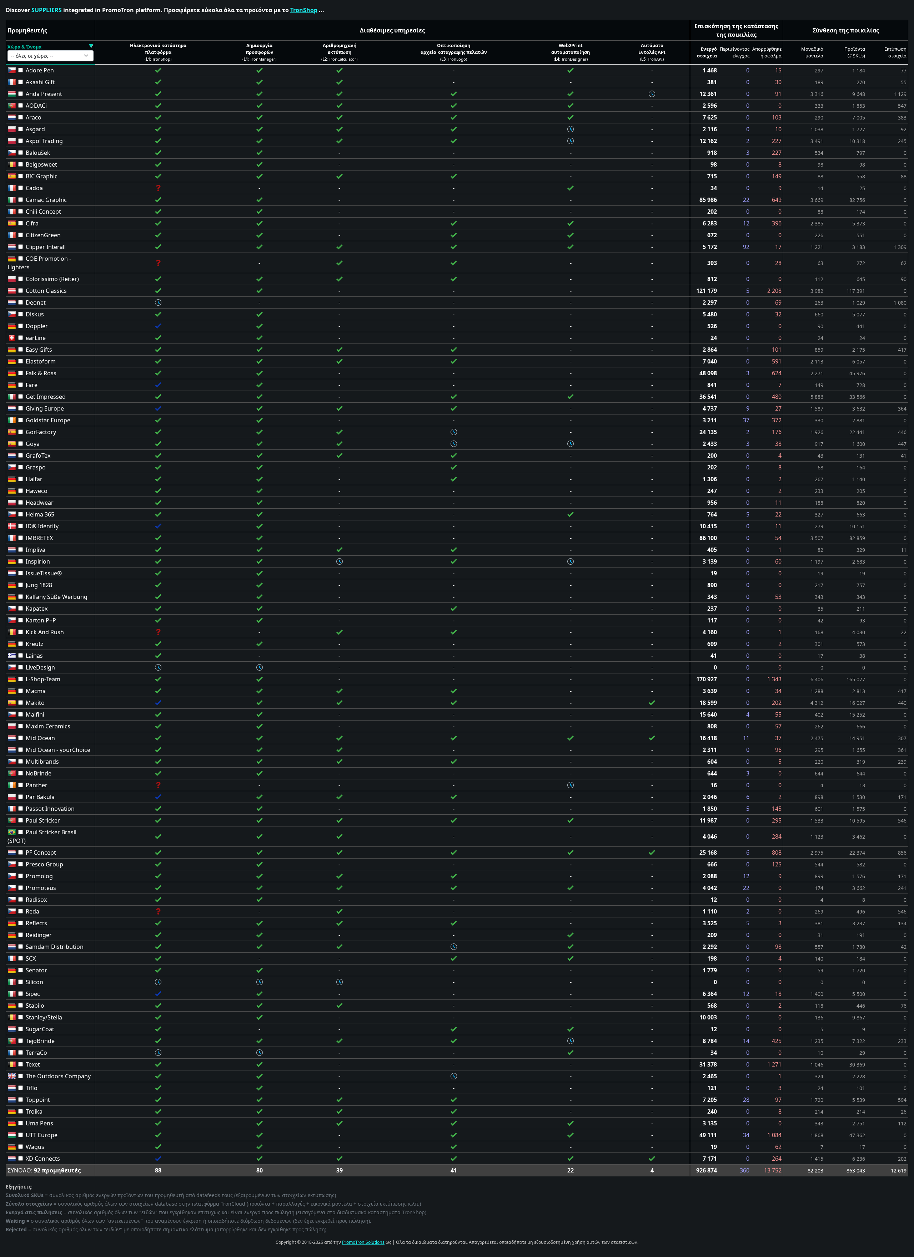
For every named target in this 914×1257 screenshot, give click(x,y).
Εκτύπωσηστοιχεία (895, 52)
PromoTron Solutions (363, 1242)
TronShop (303, 10)
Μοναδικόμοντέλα (812, 52)
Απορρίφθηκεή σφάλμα (767, 52)
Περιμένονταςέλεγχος (734, 52)
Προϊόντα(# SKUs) (854, 52)
